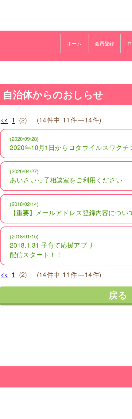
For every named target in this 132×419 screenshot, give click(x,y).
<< (4, 119)
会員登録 (104, 43)
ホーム (74, 43)
